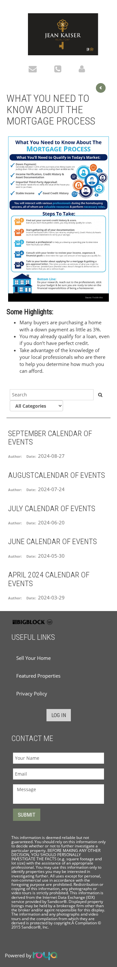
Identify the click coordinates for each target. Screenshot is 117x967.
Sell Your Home (33, 658)
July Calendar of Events (51, 508)
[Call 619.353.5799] (59, 68)
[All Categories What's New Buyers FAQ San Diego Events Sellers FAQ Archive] (36, 405)
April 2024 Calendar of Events (48, 579)
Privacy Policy (31, 693)
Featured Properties (38, 675)
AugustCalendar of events (56, 475)
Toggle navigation (14, 15)
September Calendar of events (50, 437)
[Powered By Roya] (45, 955)
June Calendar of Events (52, 541)
